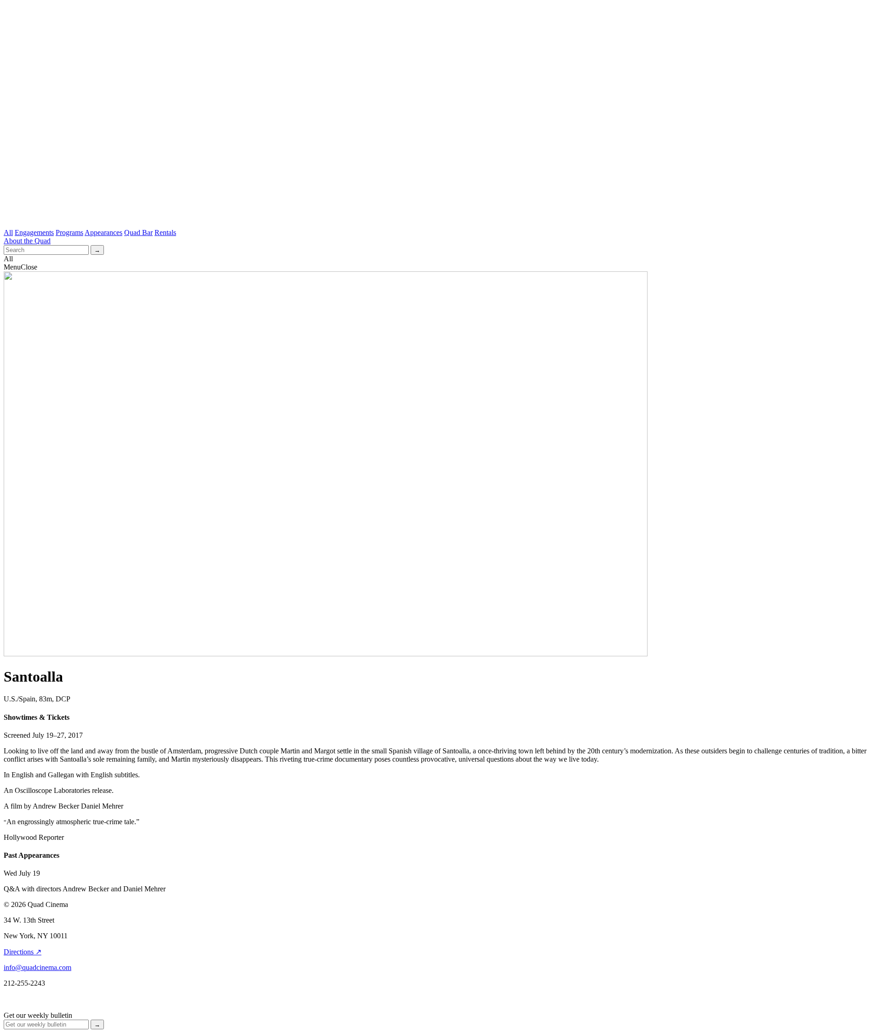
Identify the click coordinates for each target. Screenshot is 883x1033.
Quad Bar (138, 232)
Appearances (103, 232)
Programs (69, 232)
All (8, 232)
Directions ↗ (22, 952)
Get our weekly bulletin (38, 1015)
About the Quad (27, 241)
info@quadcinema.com (37, 967)
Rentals (165, 232)
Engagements (34, 232)
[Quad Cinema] (441, 210)
